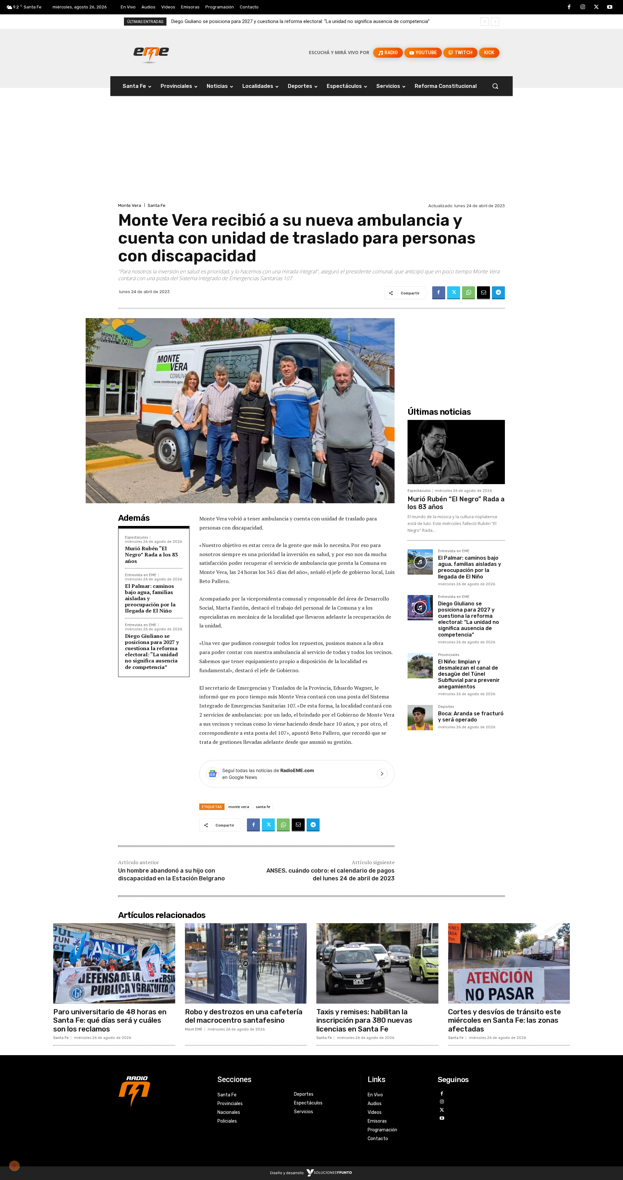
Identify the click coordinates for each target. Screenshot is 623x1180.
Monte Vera (129, 205)
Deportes (446, 707)
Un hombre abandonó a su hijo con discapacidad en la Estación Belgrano (171, 874)
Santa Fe (156, 205)
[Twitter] (596, 7)
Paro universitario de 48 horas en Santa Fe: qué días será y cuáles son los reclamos (109, 1020)
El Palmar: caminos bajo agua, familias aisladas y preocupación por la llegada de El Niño (469, 567)
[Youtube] (610, 7)
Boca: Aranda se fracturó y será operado (471, 716)
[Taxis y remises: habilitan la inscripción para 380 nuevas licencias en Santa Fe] (377, 963)
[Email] (483, 292)
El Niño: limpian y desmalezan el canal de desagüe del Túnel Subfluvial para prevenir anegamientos (277, 21)
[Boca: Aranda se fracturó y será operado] (420, 717)
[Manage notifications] (14, 1166)
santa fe (263, 806)
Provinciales (448, 655)
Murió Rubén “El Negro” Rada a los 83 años (151, 554)
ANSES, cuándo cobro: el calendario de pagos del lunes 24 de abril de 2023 (330, 874)
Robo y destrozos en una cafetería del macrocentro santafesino (243, 1016)
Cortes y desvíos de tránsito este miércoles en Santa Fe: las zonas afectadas (504, 1020)
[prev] (485, 22)
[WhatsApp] (468, 292)
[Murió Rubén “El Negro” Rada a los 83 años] (456, 452)
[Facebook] (569, 7)
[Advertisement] (311, 152)
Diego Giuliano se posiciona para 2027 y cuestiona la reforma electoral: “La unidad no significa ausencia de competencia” (152, 651)
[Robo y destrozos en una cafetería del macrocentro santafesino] (246, 963)
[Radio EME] (151, 52)
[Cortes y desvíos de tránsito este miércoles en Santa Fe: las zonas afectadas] (509, 963)
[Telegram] (498, 292)
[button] (495, 86)
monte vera (238, 806)
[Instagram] (583, 7)
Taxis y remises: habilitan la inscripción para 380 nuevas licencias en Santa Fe (364, 1020)
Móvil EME (193, 1029)
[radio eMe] (163, 1091)
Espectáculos (136, 537)
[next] (495, 22)
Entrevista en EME (140, 575)
